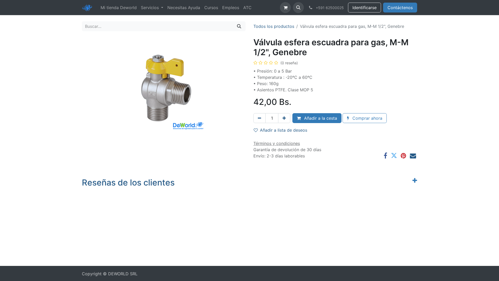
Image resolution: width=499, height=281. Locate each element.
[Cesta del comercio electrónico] (285, 7)
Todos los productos (273, 26)
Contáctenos (400, 7)
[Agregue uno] (284, 118)
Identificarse (364, 7)
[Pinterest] (403, 155)
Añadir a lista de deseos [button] (283, 130)
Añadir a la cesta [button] (320, 118)
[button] (298, 7)
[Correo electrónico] (413, 155)
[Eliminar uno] (259, 118)
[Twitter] (394, 155)
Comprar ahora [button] (366, 118)
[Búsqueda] (239, 26)
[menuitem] (119, 7)
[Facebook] (385, 155)
